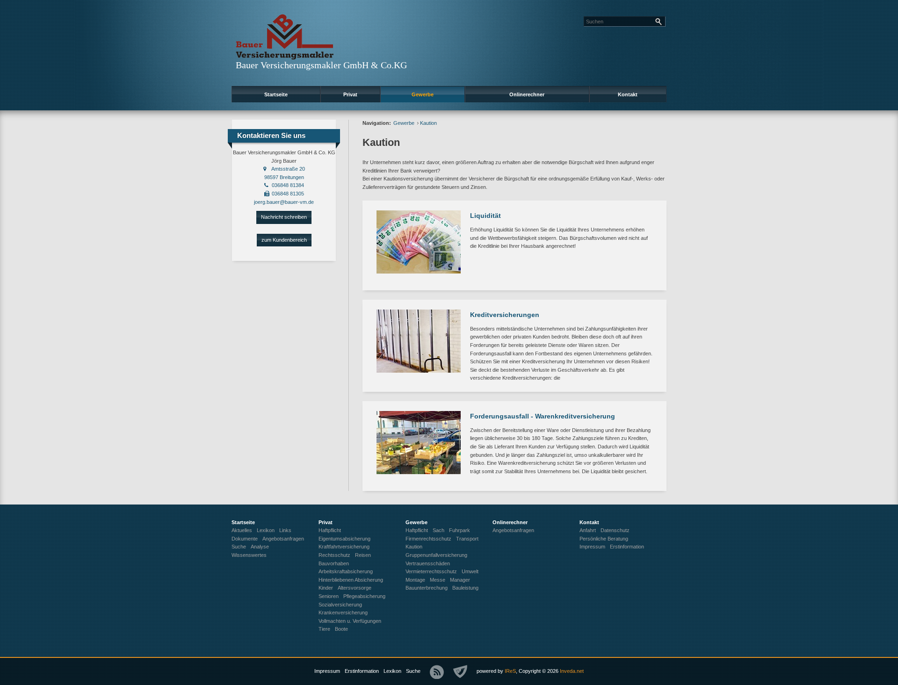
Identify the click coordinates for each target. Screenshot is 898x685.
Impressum (327, 671)
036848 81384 (288, 185)
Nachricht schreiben (284, 217)
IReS (510, 671)
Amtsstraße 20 (288, 169)
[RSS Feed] (437, 672)
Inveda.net (572, 671)
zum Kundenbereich (284, 240)
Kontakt (627, 94)
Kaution (428, 123)
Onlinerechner (526, 94)
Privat (350, 94)
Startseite (276, 94)
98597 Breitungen (284, 177)
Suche (413, 671)
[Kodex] (460, 672)
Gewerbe (423, 94)
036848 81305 (288, 193)
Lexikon (392, 671)
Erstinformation (362, 671)
